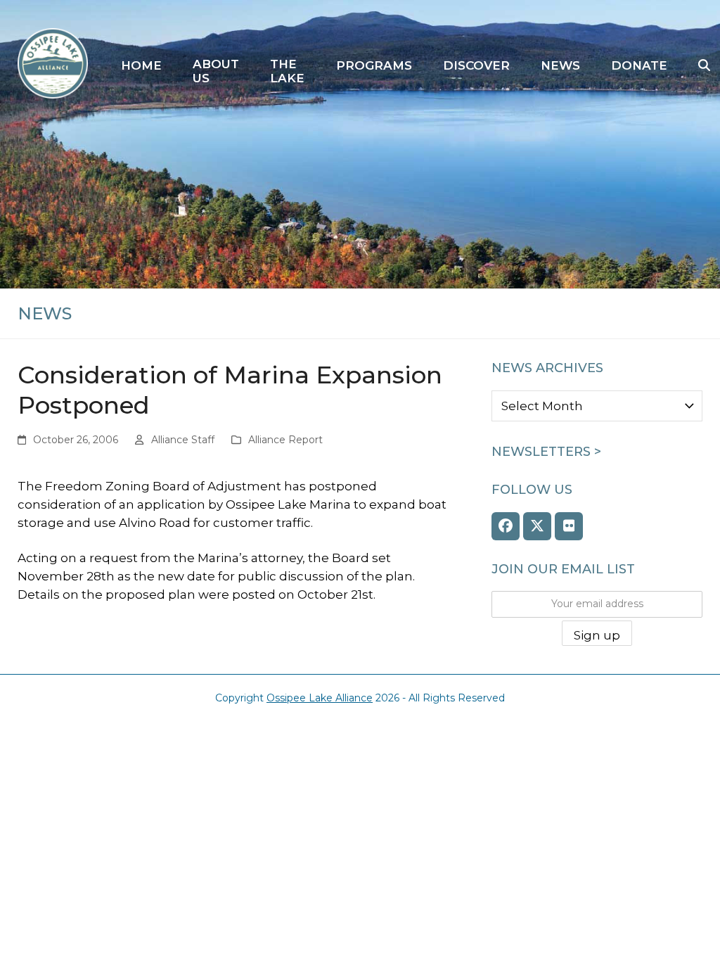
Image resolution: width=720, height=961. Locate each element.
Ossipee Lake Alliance (319, 698)
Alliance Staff (182, 439)
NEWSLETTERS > (546, 451)
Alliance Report (285, 439)
